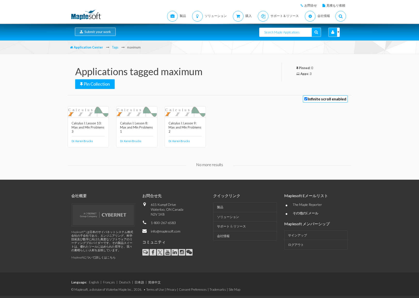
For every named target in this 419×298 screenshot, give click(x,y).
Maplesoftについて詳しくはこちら (93, 257)
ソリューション (228, 217)
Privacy (171, 289)
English (94, 282)
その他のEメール (305, 213)
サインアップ (297, 235)
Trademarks (218, 289)
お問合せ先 (152, 195)
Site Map (234, 289)
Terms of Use (155, 289)
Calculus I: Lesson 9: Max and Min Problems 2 (185, 127)
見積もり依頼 (335, 5)
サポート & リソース (231, 226)
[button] (332, 32)
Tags (115, 47)
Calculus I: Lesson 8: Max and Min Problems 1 (136, 127)
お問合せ (310, 5)
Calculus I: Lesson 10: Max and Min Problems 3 (88, 127)
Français (109, 282)
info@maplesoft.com (165, 231)
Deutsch (124, 282)
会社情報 (223, 236)
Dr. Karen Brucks (82, 141)
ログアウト (296, 245)
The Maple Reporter (307, 204)
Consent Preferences (193, 289)
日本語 (139, 282)
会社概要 (79, 195)
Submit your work (97, 32)
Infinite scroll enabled (327, 99)
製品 (220, 207)
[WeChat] (189, 252)
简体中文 (154, 282)
